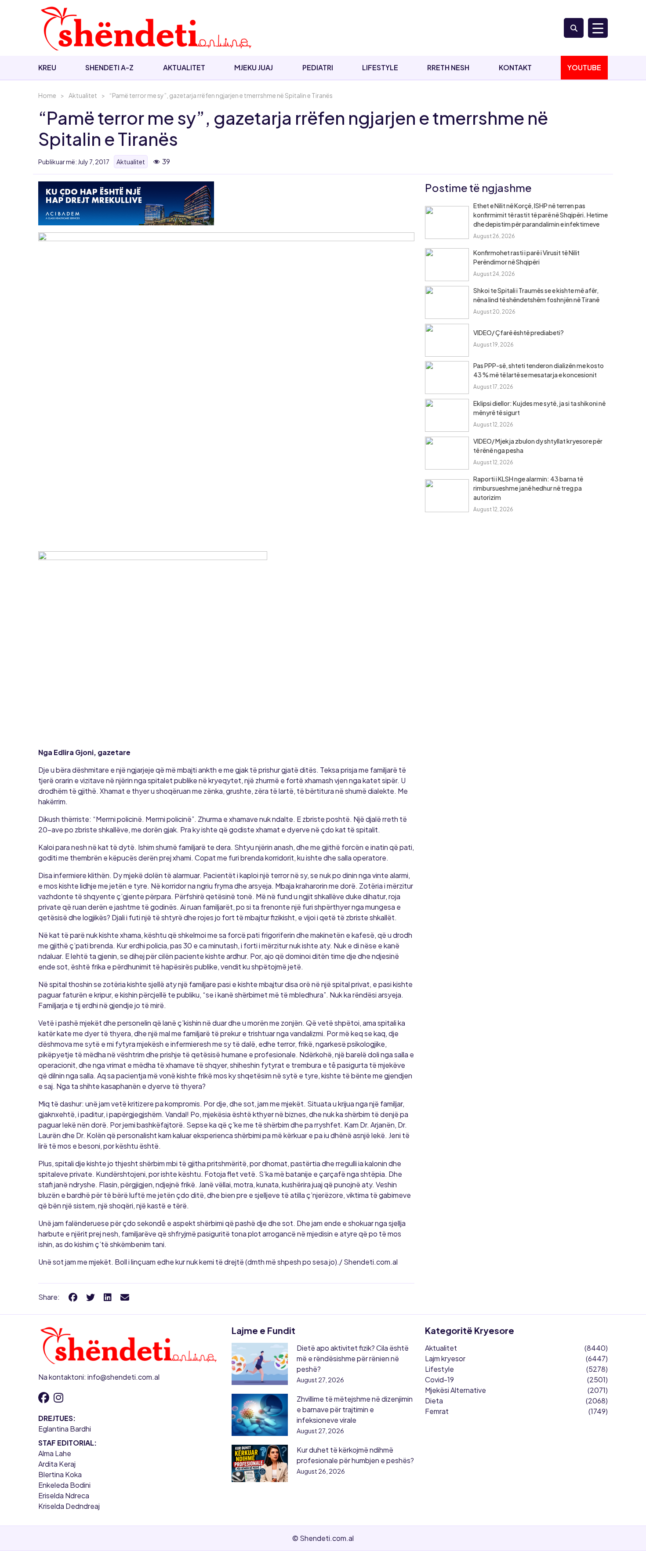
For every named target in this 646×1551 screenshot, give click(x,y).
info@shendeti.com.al (123, 1376)
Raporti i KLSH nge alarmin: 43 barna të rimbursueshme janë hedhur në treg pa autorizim (528, 488)
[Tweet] (90, 1296)
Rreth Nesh (448, 67)
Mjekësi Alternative (455, 1390)
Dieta (434, 1400)
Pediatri (317, 67)
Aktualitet (184, 67)
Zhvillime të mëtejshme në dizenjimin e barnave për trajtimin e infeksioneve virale (355, 1409)
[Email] (124, 1296)
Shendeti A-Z (109, 67)
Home (47, 95)
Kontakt (515, 67)
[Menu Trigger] (598, 28)
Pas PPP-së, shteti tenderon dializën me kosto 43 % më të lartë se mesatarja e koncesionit (538, 370)
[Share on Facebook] (73, 1296)
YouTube (584, 67)
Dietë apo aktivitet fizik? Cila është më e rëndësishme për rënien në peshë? (353, 1358)
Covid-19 (439, 1379)
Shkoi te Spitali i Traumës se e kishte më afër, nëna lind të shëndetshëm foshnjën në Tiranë (536, 295)
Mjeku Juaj (253, 67)
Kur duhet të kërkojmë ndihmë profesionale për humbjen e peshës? (355, 1455)
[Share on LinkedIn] (108, 1296)
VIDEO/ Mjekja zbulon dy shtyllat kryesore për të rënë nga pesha (537, 445)
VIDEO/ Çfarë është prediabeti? (518, 332)
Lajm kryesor (445, 1358)
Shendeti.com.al (371, 1261)
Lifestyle (380, 67)
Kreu (47, 67)
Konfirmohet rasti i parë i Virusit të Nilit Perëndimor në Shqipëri (526, 257)
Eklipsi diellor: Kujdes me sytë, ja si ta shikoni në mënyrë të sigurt (539, 407)
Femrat (437, 1411)
